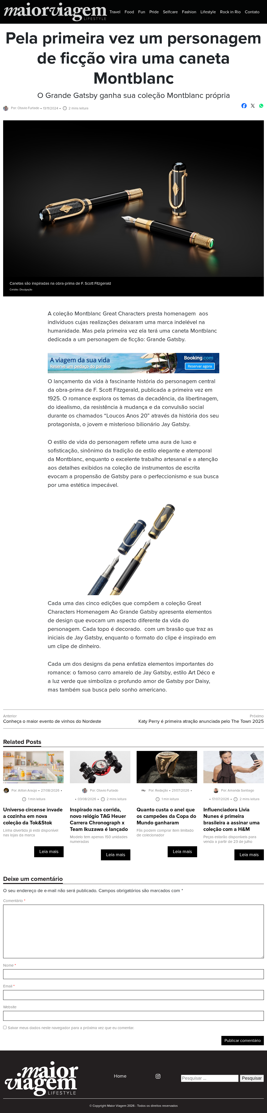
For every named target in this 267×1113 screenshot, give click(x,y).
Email (9, 986)
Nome (9, 965)
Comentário (14, 900)
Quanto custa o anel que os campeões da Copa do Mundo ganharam (166, 816)
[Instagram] (156, 1076)
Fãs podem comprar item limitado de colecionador (165, 833)
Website (9, 1007)
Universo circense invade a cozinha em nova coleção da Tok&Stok (33, 816)
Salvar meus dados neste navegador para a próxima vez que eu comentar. (71, 1027)
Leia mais (48, 852)
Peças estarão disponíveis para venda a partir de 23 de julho (229, 839)
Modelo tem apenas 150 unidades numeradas (99, 839)
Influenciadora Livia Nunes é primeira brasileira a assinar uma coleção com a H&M (231, 820)
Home (120, 1076)
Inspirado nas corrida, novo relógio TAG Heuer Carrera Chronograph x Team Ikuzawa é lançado (99, 820)
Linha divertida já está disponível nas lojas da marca (30, 833)
